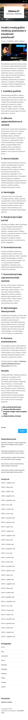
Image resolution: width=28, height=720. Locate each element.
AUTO (3, 647)
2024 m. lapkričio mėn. (8, 570)
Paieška (3, 427)
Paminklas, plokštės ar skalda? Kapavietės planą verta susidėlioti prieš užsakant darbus (13, 444)
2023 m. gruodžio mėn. (8, 619)
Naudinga (4, 665)
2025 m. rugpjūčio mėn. (8, 535)
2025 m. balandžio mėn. (8, 548)
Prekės (3, 678)
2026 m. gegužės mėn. (8, 496)
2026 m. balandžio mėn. (8, 500)
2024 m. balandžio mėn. (8, 601)
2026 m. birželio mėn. (7, 491)
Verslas (3, 687)
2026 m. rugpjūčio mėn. (8, 483)
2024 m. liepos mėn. (7, 588)
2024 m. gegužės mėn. (8, 597)
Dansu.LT (14, 11)
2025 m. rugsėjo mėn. (7, 531)
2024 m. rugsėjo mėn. (7, 579)
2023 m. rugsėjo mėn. (7, 632)
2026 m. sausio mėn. (7, 513)
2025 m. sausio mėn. (7, 562)
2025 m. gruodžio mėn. (8, 518)
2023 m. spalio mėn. (7, 628)
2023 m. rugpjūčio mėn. (8, 636)
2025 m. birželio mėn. (7, 544)
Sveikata (3, 682)
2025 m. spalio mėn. (7, 526)
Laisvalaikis (4, 656)
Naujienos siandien (6, 702)
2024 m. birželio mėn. (7, 592)
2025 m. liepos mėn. (7, 540)
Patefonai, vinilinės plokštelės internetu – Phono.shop (13, 363)
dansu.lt (22, 41)
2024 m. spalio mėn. (7, 575)
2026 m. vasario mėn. (7, 509)
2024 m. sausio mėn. (7, 614)
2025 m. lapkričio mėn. (8, 522)
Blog (2, 651)
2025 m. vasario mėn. (7, 557)
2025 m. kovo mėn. (7, 553)
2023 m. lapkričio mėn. (8, 623)
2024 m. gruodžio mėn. (8, 566)
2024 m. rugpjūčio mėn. (8, 584)
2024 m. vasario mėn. (7, 610)
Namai (3, 660)
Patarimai (4, 673)
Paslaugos (4, 669)
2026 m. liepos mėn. (7, 487)
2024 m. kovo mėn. (7, 606)
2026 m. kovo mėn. (7, 505)
